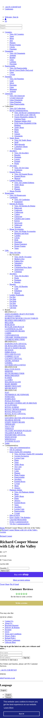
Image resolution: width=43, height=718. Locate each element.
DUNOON (9, 350)
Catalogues (9, 9)
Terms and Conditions (13, 634)
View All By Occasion (22, 257)
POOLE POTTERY (12, 401)
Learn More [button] (8, 708)
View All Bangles (21, 286)
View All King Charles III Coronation (28, 454)
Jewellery (13, 151)
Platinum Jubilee (16, 490)
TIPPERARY (10, 424)
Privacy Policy (10, 636)
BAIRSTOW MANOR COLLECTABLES (21, 318)
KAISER (8, 378)
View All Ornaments (17, 53)
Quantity (3, 568)
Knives (17, 221)
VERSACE (9, 428)
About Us (8, 623)
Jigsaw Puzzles (15, 191)
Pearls (16, 164)
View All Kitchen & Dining (24, 206)
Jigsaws (17, 488)
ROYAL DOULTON (13, 412)
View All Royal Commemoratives (27, 113)
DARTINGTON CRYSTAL (16, 344)
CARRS (8, 333)
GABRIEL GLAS (12, 356)
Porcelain (13, 64)
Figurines (13, 49)
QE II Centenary (16, 450)
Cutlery (17, 214)
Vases (12, 36)
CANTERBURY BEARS (15, 331)
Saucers (17, 469)
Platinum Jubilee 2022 (22, 121)
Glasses (17, 134)
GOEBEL (9, 363)
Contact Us (9, 621)
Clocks (12, 47)
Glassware (9, 94)
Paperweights (10, 66)
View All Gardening (22, 200)
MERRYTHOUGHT (13, 386)
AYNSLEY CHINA (12, 316)
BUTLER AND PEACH (14, 327)
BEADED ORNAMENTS (15, 320)
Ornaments (9, 51)
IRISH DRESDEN (12, 375)
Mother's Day (19, 259)
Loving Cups (19, 458)
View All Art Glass (21, 168)
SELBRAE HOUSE (13, 420)
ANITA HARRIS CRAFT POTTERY (19, 314)
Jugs (11, 41)
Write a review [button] (21, 603)
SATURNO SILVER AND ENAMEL (19, 418)
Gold (11, 81)
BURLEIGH (10, 325)
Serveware (18, 223)
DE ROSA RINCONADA (15, 346)
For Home (13, 306)
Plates (16, 130)
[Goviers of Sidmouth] (21, 13)
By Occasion (15, 255)
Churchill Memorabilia (18, 520)
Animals (13, 55)
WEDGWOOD (11, 437)
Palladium (18, 291)
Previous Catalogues (12, 640)
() (6, 21)
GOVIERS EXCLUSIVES (15, 365)
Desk (16, 240)
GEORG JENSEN (12, 361)
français (8, 697)
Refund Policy (10, 638)
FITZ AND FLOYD (13, 354)
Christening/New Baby (23, 267)
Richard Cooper (6, 536)
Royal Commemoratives (19, 111)
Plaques (12, 43)
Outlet (7, 443)
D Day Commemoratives (19, 522)
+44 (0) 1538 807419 (13, 7)
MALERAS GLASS (13, 382)
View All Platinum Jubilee (24, 492)
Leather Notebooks (17, 295)
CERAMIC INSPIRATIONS (16, 337)
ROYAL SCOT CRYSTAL (15, 414)
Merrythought (19, 144)
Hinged (17, 293)
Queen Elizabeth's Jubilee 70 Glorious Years (25, 118)
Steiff (16, 142)
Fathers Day (19, 261)
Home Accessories (17, 229)
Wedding (17, 265)
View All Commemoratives (20, 448)
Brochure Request (11, 625)
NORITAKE (10, 397)
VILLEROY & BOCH (13, 433)
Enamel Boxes (15, 172)
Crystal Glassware (16, 98)
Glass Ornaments (16, 100)
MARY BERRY (11, 384)
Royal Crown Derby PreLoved (21, 70)
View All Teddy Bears (22, 140)
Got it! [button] (21, 714)
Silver (12, 83)
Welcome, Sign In (11, 17)
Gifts (7, 250)
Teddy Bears (19, 127)
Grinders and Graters (22, 219)
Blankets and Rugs (21, 233)
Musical (17, 178)
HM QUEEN (15, 515)
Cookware (18, 210)
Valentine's (18, 263)
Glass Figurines (15, 102)
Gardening (14, 197)
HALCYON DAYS (12, 369)
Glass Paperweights (17, 104)
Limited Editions (16, 180)
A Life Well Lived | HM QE (25, 115)
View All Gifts (15, 253)
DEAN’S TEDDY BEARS (15, 348)
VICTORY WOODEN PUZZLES (18, 431)
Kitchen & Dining (17, 204)
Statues (17, 187)
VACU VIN (9, 426)
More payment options (21, 580)
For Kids (13, 301)
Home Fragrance (20, 244)
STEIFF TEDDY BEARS (15, 422)
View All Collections (17, 108)
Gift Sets (13, 308)
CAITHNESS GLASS (13, 329)
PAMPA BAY (10, 399)
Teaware (17, 227)
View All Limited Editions (24, 183)
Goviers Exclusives (21, 456)
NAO (7, 392)
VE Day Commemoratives (20, 524)
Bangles (17, 155)
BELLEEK (9, 322)
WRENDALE (10, 439)
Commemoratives (12, 445)
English (3, 690)
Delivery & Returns (12, 627)
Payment (8, 630)
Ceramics (8, 32)
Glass (12, 60)
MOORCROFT (11, 388)
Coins (16, 471)
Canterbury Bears (21, 147)
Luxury (17, 159)
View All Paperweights (18, 68)
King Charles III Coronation (20, 452)
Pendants (17, 157)
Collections (9, 106)
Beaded (12, 58)
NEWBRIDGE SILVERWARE (17, 395)
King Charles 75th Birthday (20, 518)
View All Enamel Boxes (23, 174)
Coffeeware (18, 212)
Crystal (12, 74)
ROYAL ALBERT (12, 407)
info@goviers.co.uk (7, 678)
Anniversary (19, 269)
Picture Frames (15, 45)
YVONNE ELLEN (12, 441)
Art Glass (13, 166)
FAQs (7, 632)
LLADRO (9, 380)
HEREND (9, 371)
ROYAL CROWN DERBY (15, 409)
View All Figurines (17, 79)
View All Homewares (18, 195)
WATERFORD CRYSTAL (15, 435)
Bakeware (18, 208)
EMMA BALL (10, 352)
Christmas (18, 272)
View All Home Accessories (25, 231)
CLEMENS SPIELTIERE (15, 339)
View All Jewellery (21, 153)
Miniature (13, 89)
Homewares (9, 193)
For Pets (13, 303)
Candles (17, 236)
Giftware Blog (10, 642)
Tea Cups (18, 467)
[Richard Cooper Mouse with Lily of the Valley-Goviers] (21, 531)
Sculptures (18, 170)
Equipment (18, 202)
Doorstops (18, 242)
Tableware (18, 225)
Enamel (17, 161)
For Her (13, 297)
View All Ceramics (17, 34)
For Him (13, 299)
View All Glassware (17, 96)
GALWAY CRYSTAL (13, 359)
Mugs (12, 38)
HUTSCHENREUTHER (14, 373)
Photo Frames (19, 475)
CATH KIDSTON (12, 335)
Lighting (13, 62)
